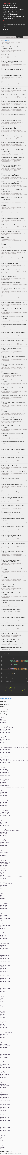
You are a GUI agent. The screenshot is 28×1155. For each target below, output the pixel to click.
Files (1, 706)
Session (2, 711)
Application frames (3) (10, 37)
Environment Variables (6, 1009)
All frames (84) (19, 37)
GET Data (3, 702)
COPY (4, 32)
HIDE (9, 32)
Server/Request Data (6, 714)
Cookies (2, 709)
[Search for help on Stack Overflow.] (7, 29)
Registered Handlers (6, 1151)
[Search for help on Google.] (3, 29)
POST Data (3, 704)
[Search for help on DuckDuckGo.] (5, 29)
